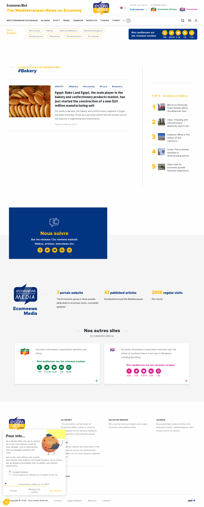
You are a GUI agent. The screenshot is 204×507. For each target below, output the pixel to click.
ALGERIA (45, 21)
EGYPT (56, 21)
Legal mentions (74, 501)
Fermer (13, 490)
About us (92, 501)
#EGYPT (59, 87)
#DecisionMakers (68, 31)
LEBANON (78, 21)
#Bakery (73, 87)
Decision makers (118, 420)
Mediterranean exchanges (22, 21)
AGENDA (160, 420)
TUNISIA (104, 21)
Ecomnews (137, 9)
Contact (57, 501)
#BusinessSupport (93, 31)
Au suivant (55, 490)
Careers (106, 501)
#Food (103, 87)
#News (49, 31)
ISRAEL (66, 21)
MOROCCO (91, 21)
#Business (54, 36)
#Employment (36, 36)
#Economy (34, 31)
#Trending (93, 36)
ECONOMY (66, 420)
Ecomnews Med (44, 8)
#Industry (117, 87)
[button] (128, 20)
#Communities (74, 36)
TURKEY (116, 21)
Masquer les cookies (34, 490)
